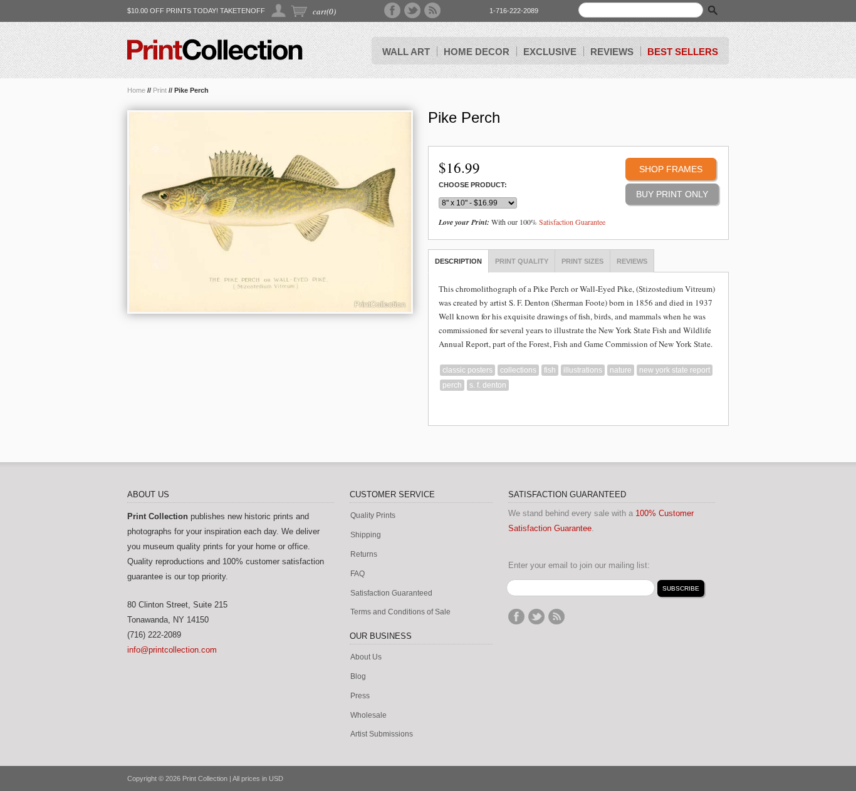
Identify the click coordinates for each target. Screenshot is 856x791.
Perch (452, 385)
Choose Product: (473, 185)
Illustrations (582, 370)
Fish (550, 370)
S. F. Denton (487, 385)
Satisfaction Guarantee (572, 222)
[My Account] (279, 10)
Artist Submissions (381, 734)
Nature (621, 370)
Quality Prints (372, 515)
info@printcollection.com (172, 649)
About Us (366, 657)
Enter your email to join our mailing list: (579, 565)
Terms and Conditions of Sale (400, 612)
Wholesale (368, 715)
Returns (363, 554)
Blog (358, 676)
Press (360, 696)
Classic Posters (467, 370)
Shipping (365, 535)
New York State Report (674, 370)
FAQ (357, 574)
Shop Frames (670, 169)
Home (136, 90)
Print (160, 90)
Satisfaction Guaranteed (391, 593)
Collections (518, 370)
